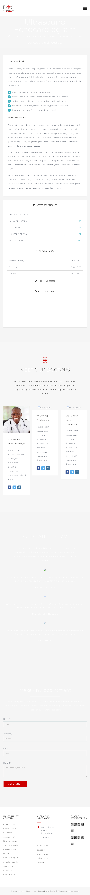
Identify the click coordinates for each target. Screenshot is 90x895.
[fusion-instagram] (19, 487)
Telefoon (7, 734)
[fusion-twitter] (14, 487)
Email (6, 748)
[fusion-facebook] (9, 487)
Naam (6, 719)
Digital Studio (49, 891)
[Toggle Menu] (85, 8)
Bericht (7, 763)
